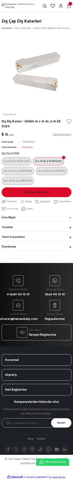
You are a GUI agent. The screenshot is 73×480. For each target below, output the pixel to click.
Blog (30, 439)
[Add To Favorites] (69, 121)
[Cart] (69, 5)
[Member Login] (60, 5)
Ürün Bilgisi (8, 217)
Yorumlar (7, 227)
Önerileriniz (9, 247)
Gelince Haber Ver (36, 192)
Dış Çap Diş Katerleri (21, 21)
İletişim (40, 439)
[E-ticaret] (36, 477)
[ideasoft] (15, 477)
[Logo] (19, 6)
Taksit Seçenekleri (13, 237)
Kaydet (61, 423)
